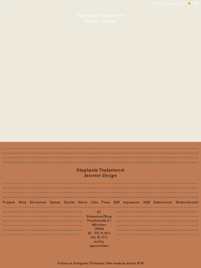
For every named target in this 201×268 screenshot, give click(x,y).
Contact (171, 3)
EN (196, 3)
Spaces (55, 202)
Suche (158, 3)
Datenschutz (162, 202)
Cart (185, 3)
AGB (146, 202)
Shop (23, 202)
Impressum (131, 202)
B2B (117, 202)
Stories (69, 202)
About (82, 202)
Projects (9, 202)
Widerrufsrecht (187, 202)
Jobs (94, 202)
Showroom (38, 202)
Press (106, 202)
